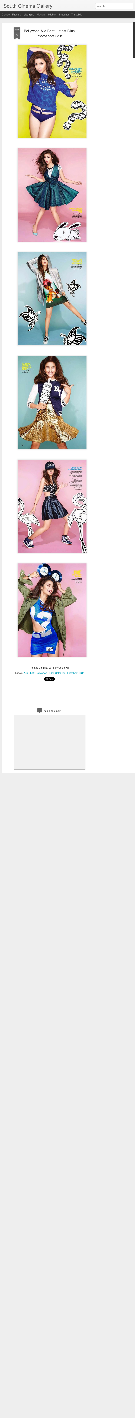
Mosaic (41, 14)
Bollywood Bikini (45, 673)
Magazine (29, 14)
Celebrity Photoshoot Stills (69, 673)
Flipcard (16, 14)
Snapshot (63, 14)
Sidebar (51, 14)
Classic (6, 14)
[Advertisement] (104, 83)
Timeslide (76, 14)
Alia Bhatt (29, 673)
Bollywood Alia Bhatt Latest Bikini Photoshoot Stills (49, 33)
